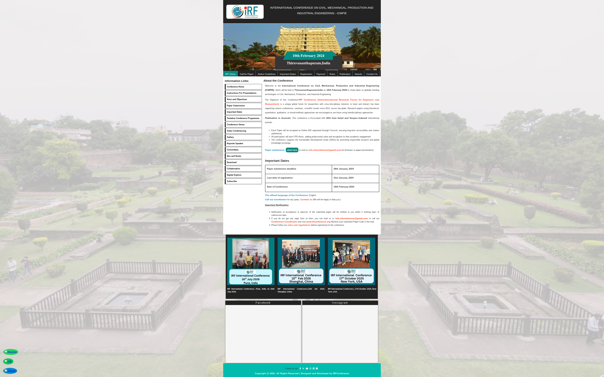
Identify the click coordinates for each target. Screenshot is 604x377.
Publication (345, 74)
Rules (332, 74)
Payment (320, 74)
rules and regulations (299, 225)
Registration (306, 74)
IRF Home (230, 74)
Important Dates (288, 74)
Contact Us (372, 74)
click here (292, 150)
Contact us (306, 199)
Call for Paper (247, 74)
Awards (358, 74)
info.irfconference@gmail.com (325, 150)
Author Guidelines (267, 74)
